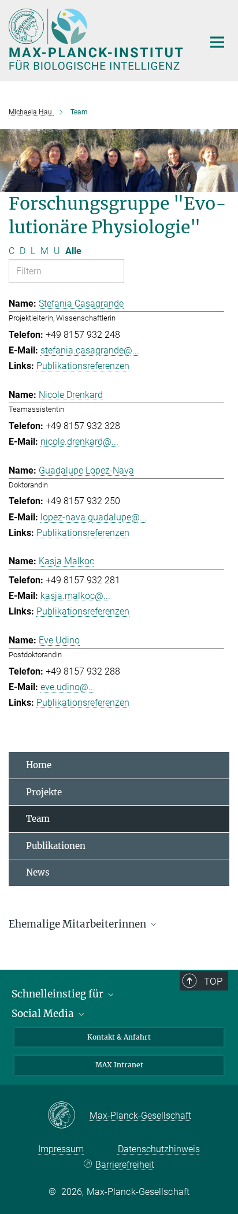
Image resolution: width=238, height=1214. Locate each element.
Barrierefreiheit (124, 1164)
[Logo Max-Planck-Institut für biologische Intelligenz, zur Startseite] (97, 39)
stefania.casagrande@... (89, 350)
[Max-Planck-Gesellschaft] (68, 1116)
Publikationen (55, 845)
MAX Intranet (119, 1064)
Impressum (61, 1149)
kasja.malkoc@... (75, 595)
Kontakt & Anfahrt (119, 1037)
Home (38, 764)
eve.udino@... (67, 687)
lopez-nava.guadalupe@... (93, 517)
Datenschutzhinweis (159, 1149)
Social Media (44, 1013)
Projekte (44, 792)
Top (213, 981)
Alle (73, 250)
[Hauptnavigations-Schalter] (217, 42)
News (38, 872)
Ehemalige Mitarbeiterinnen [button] (78, 924)
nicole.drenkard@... (79, 441)
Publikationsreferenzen (82, 365)
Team (38, 818)
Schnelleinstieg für (59, 994)
